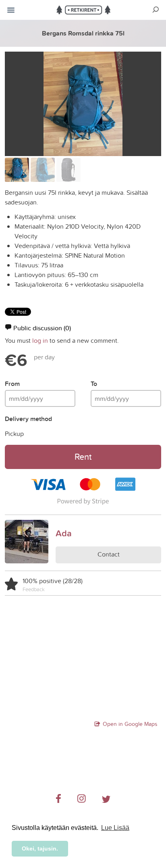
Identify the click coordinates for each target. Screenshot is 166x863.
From (12, 383)
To (94, 383)
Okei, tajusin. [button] (40, 848)
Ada (64, 533)
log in (40, 340)
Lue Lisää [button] (115, 827)
